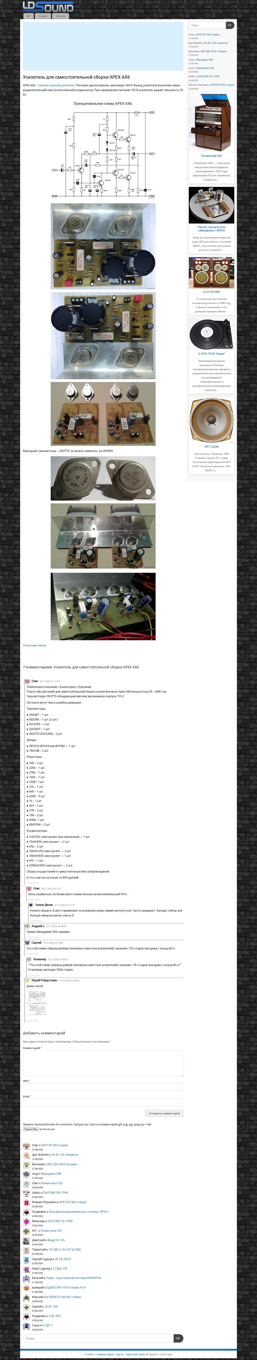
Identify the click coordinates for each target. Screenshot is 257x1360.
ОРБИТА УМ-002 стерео (65, 1297)
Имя (26, 1080)
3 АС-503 (54, 1316)
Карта (119, 1354)
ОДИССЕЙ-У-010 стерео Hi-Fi (66, 1287)
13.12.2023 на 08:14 (58, 959)
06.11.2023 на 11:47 (50, 681)
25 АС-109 (51, 1306)
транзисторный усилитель (56, 85)
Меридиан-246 (51, 1174)
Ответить (32, 883)
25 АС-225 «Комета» (65, 1155)
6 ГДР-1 (47, 1325)
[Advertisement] (103, 46)
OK (177, 1338)
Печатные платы (34, 645)
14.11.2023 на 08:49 (56, 926)
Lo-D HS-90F (211, 291)
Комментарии (105, 1354)
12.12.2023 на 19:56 (53, 942)
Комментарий (32, 1048)
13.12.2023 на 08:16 (69, 980)
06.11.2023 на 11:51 (52, 888)
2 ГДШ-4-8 (60, 1268)
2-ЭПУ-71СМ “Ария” (211, 353)
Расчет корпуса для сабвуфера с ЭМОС (211, 228)
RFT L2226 (212, 446)
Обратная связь (135, 1354)
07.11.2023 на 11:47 (65, 904)
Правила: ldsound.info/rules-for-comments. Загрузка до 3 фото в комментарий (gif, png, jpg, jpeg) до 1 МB (87, 1124)
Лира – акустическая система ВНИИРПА (73, 1278)
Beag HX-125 (56, 1240)
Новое (43, 16)
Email (27, 1096)
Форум (60, 16)
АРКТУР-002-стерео (54, 1145)
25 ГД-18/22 (63, 1259)
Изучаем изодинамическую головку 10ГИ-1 (79, 1212)
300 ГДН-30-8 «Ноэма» (62, 1164)
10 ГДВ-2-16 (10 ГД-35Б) (65, 1249)
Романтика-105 (52, 1183)
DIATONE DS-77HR (55, 1193)
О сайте (89, 1354)
